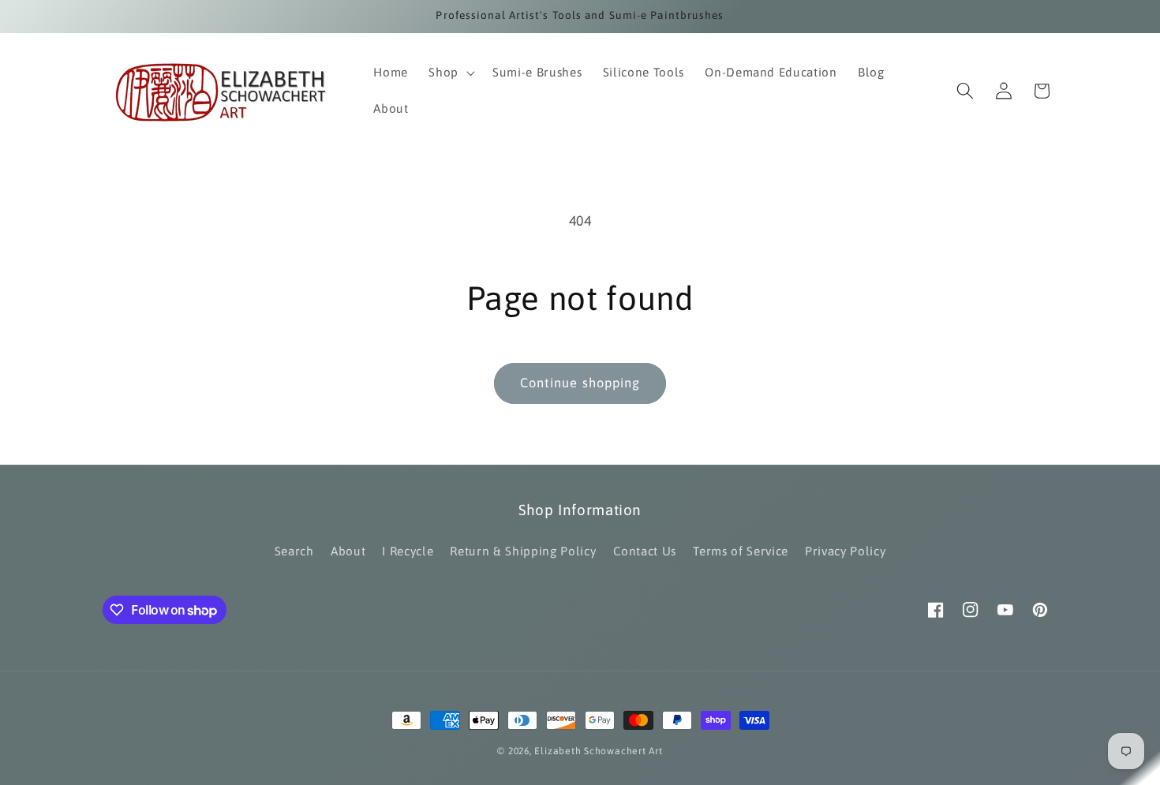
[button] (450, 72)
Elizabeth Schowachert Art (598, 751)
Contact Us (645, 551)
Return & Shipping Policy (523, 551)
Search (294, 551)
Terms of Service (740, 551)
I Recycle (407, 551)
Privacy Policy (845, 551)
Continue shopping (580, 383)
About (348, 551)
